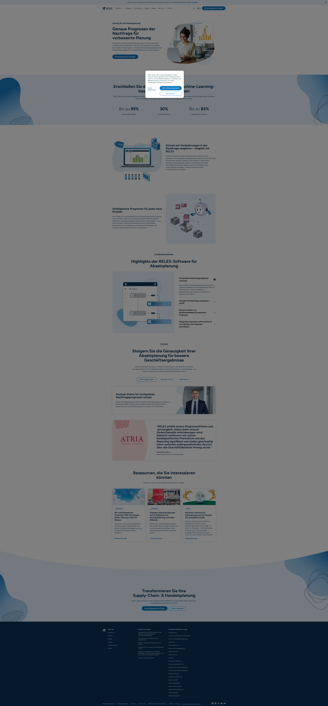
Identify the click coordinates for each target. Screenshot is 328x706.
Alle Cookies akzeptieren (170, 88)
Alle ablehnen (170, 94)
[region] (164, 84)
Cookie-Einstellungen (152, 89)
